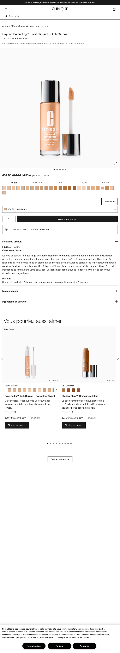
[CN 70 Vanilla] (37, 188)
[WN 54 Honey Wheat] (102, 188)
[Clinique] (60, 9)
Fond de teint (42, 26)
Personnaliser (34, 646)
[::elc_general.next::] (56, 390)
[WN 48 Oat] (98, 188)
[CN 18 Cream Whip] (9, 188)
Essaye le (109, 201)
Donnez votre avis (60, 459)
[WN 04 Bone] (39, 390)
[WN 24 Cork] (88, 188)
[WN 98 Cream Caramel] (55, 188)
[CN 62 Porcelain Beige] (14, 390)
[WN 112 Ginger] (60, 188)
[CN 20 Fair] (13, 188)
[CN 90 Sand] (51, 188)
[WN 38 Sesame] (93, 188)
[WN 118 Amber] (69, 188)
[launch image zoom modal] (115, 163)
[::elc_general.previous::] (5, 390)
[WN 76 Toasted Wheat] (107, 188)
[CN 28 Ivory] (112, 188)
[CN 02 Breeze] (83, 188)
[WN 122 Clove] (74, 188)
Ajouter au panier (67, 219)
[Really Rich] (73, 390)
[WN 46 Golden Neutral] (27, 188)
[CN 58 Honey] (32, 188)
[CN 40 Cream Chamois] (23, 188)
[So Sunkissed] (63, 390)
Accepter (84, 646)
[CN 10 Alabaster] (4, 188)
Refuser (60, 646)
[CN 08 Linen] (79, 188)
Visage (29, 26)
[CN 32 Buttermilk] (18, 188)
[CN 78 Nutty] (46, 188)
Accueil (6, 26)
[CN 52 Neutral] (4, 192)
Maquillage (18, 26)
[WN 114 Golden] (65, 188)
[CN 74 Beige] (41, 188)
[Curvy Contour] (68, 390)
